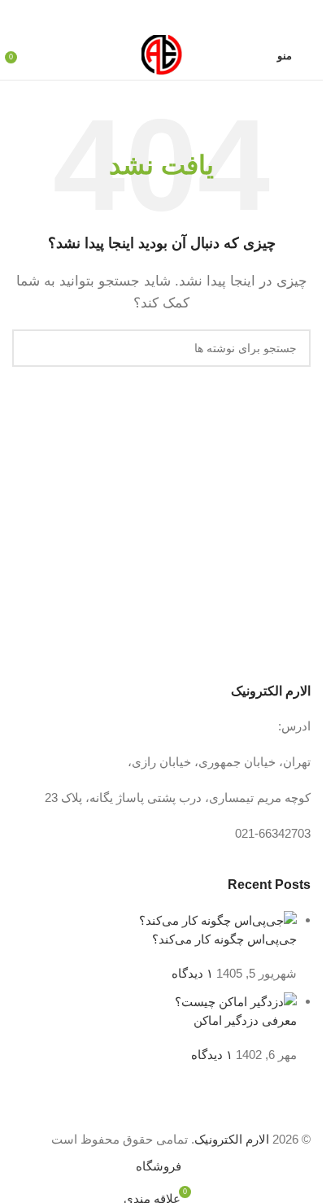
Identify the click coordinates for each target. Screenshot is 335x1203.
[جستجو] (31, 348)
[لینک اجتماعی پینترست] (162, 16)
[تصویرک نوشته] (218, 919)
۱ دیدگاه (192, 973)
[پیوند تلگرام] (123, 16)
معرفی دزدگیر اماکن (245, 1020)
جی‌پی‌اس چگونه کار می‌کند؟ (224, 939)
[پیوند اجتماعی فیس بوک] (201, 16)
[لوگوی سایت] (161, 54)
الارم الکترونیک (231, 1139)
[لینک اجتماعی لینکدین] (142, 16)
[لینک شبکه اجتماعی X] (181, 16)
